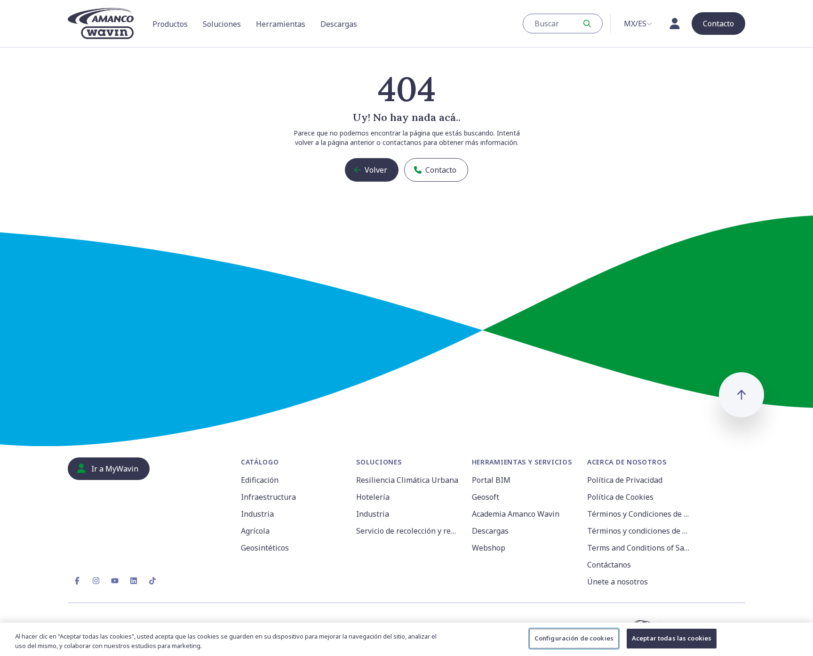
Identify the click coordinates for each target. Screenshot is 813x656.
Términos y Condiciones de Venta (639, 514)
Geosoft (485, 497)
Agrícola (255, 531)
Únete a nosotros (617, 581)
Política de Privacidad (624, 480)
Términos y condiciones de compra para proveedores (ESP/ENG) (639, 531)
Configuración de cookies (574, 638)
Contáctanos (609, 565)
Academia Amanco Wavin (515, 514)
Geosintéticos (265, 548)
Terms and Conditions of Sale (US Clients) (639, 548)
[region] (406, 639)
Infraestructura (268, 497)
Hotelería (373, 497)
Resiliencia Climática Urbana (407, 480)
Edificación (260, 480)
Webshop (488, 548)
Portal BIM (491, 480)
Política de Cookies (620, 497)
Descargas (490, 531)
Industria (257, 514)
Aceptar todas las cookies (671, 638)
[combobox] (563, 23)
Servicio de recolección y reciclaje (408, 531)
